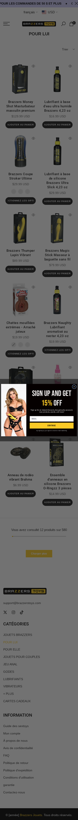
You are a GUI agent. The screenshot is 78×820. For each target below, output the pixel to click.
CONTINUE (51, 425)
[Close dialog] (74, 387)
